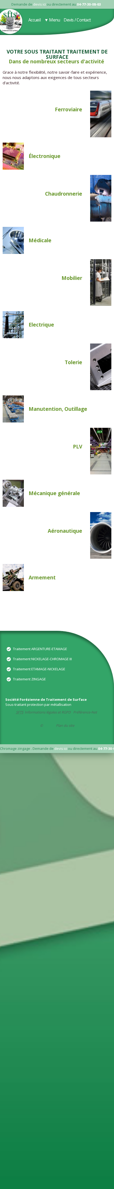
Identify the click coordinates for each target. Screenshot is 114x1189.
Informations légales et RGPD (48, 712)
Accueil (34, 20)
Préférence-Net (85, 712)
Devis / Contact (77, 20)
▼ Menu (52, 20)
